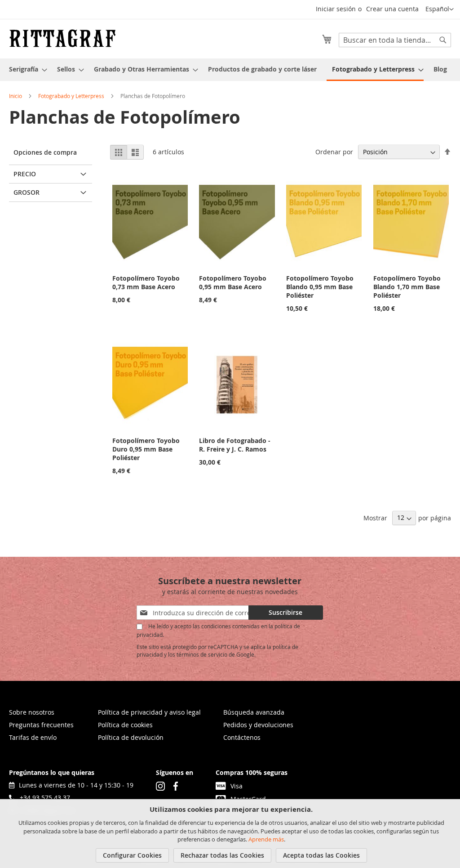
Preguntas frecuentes (41, 724)
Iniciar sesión (336, 8)
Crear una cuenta (392, 8)
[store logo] (62, 38)
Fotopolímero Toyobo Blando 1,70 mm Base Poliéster (407, 287)
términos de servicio (202, 654)
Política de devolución (131, 737)
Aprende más (266, 839)
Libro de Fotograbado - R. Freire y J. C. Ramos (234, 444)
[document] (231, 834)
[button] (439, 9)
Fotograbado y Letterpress (71, 95)
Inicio (15, 95)
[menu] (230, 69)
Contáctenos (242, 737)
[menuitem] (25, 69)
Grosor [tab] (26, 192)
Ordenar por (334, 152)
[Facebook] (175, 785)
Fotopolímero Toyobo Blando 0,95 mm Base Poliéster (320, 287)
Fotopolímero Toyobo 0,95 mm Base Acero (232, 282)
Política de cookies (125, 724)
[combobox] (395, 40)
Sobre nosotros (31, 712)
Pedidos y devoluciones (258, 724)
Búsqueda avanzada (253, 712)
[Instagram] (160, 785)
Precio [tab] (24, 174)
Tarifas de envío (33, 737)
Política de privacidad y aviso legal (149, 712)
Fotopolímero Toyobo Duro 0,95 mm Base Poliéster (146, 449)
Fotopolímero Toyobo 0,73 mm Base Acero (146, 282)
